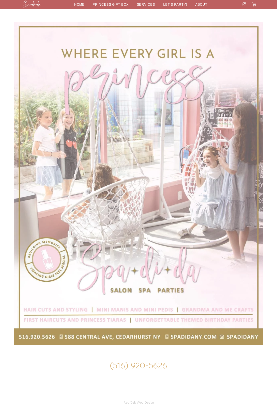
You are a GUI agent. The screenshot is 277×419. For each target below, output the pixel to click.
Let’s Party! (175, 4)
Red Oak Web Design (138, 403)
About (201, 4)
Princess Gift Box (111, 4)
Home (79, 4)
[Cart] (254, 4)
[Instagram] (244, 4)
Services (146, 4)
